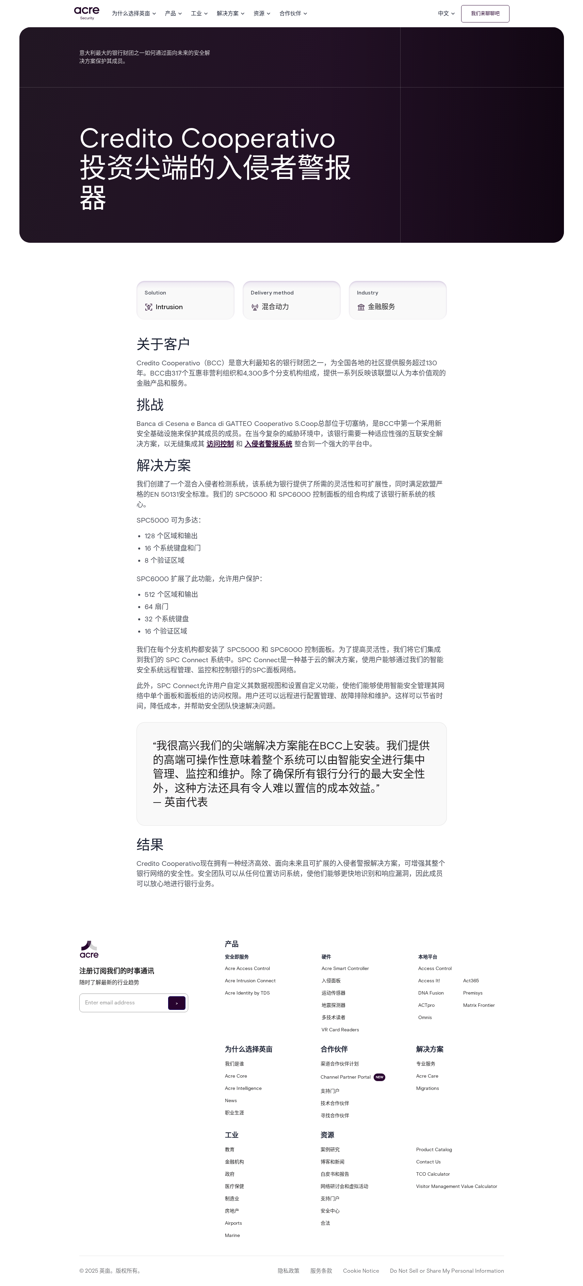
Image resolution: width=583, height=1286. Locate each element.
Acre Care (427, 1076)
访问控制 (220, 444)
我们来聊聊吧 (485, 14)
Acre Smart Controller (345, 968)
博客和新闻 (332, 1162)
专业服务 (425, 1064)
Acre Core (236, 1076)
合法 (325, 1223)
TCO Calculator (433, 1174)
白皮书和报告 (335, 1174)
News (231, 1101)
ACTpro (426, 1005)
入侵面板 (331, 981)
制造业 (232, 1199)
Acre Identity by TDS (247, 993)
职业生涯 (234, 1113)
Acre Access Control (247, 968)
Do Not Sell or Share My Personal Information (447, 1271)
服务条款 (321, 1271)
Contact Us (428, 1162)
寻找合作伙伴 (335, 1115)
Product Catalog (434, 1150)
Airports (233, 1223)
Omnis (425, 1017)
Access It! (429, 981)
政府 (229, 1174)
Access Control (435, 968)
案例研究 (330, 1150)
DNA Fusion (431, 993)
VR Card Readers (340, 1030)
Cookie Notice (361, 1271)
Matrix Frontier (479, 1005)
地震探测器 (333, 1005)
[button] (134, 13)
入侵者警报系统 (268, 444)
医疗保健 (234, 1186)
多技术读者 (333, 1017)
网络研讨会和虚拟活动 (344, 1186)
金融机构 (234, 1162)
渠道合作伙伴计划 (340, 1064)
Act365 (471, 981)
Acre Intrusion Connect (250, 981)
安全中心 (330, 1211)
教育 (229, 1150)
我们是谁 (234, 1064)
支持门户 (330, 1091)
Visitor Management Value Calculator (456, 1186)
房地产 (232, 1211)
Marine (232, 1235)
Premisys (473, 993)
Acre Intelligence (243, 1088)
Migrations (427, 1088)
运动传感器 (333, 993)
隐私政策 (288, 1271)
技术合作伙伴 (335, 1103)
